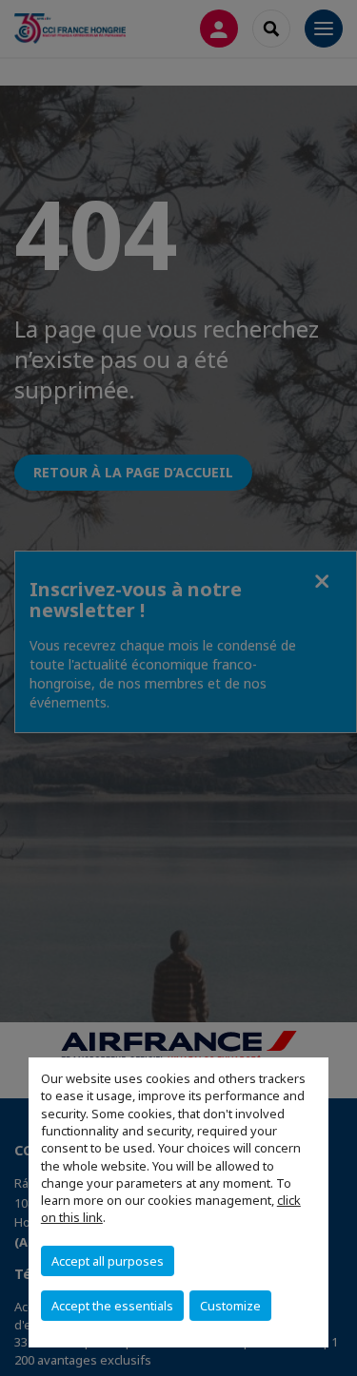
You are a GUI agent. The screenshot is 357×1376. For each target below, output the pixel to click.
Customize (230, 1305)
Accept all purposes (107, 1260)
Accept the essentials (112, 1305)
